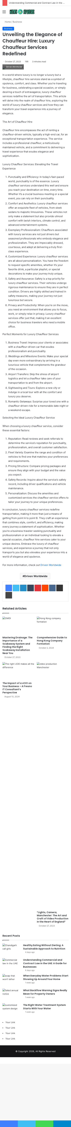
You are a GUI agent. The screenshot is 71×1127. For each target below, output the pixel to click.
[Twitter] (16, 588)
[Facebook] (8, 588)
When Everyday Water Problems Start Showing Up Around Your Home (45, 977)
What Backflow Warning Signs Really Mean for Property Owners (45, 992)
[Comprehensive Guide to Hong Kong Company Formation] (53, 625)
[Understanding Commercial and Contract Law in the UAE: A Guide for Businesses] (11, 964)
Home (7, 21)
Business (17, 21)
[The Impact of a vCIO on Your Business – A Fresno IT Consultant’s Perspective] (18, 671)
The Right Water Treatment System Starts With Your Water (44, 1006)
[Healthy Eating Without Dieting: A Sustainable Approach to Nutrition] (11, 950)
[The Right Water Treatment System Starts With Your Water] (11, 1009)
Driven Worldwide (50, 565)
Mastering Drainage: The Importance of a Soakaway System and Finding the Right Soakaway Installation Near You (17, 645)
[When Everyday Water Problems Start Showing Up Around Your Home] (11, 980)
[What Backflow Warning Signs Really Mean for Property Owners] (11, 995)
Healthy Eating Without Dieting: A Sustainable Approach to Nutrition (44, 947)
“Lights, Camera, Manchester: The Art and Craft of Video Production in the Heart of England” (52, 917)
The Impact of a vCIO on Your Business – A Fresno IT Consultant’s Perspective (17, 687)
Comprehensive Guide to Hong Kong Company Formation (52, 640)
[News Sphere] (21, 11)
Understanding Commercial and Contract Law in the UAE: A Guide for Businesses (45, 963)
